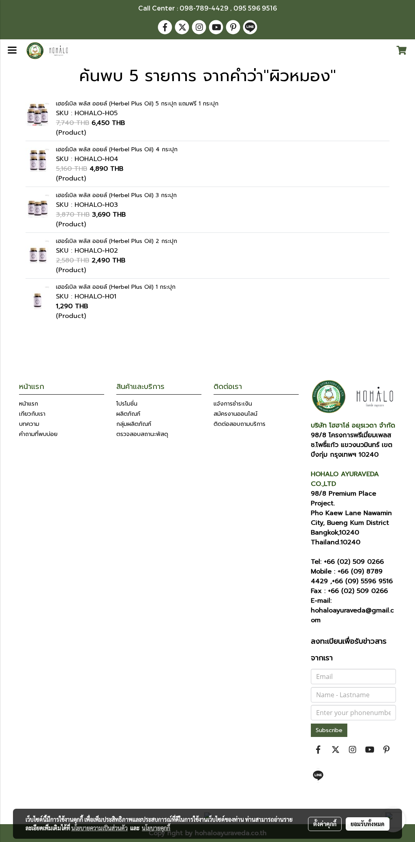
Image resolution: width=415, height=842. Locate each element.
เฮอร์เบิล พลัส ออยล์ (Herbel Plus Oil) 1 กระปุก (115, 287)
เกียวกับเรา (32, 414)
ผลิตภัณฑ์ (128, 414)
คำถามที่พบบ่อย (38, 434)
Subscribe (329, 730)
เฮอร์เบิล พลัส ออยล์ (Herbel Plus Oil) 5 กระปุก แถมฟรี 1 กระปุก (137, 103)
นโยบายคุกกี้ (156, 827)
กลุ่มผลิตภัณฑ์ (133, 424)
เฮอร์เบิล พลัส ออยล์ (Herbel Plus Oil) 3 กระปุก (116, 195)
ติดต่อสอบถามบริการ (239, 424)
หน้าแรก (28, 404)
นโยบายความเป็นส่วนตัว (99, 827)
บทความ (29, 424)
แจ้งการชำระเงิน (233, 404)
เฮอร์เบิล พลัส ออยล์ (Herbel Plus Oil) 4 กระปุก (117, 149)
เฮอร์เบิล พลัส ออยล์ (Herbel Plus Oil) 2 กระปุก (116, 241)
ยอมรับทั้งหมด (368, 823)
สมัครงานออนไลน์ (235, 414)
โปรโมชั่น (126, 404)
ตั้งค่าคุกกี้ (324, 823)
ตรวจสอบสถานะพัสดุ (142, 434)
